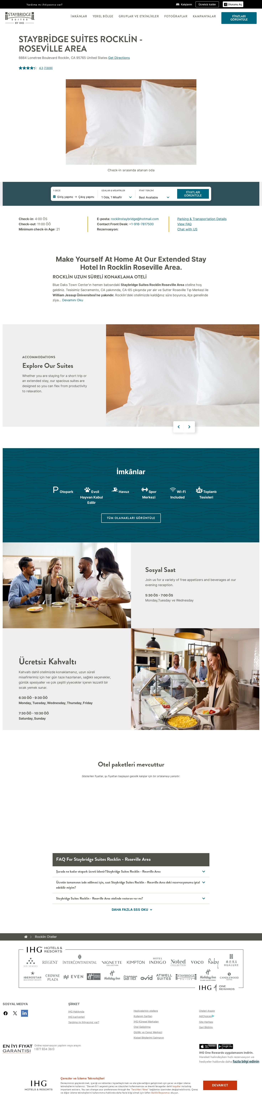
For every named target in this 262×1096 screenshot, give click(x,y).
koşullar (177, 1086)
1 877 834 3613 (44, 1049)
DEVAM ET (220, 1085)
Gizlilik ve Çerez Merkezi (148, 1032)
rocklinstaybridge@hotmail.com (135, 219)
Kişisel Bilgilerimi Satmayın (149, 1037)
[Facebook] (6, 1013)
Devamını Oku (72, 300)
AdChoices (205, 1016)
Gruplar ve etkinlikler (139, 16)
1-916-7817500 (142, 224)
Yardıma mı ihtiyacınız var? (83, 1022)
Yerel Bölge (103, 16)
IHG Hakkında (76, 1011)
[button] (233, 4)
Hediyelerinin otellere (146, 1010)
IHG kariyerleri (76, 1016)
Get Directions (119, 58)
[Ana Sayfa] (25, 936)
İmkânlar (79, 16)
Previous (178, 427)
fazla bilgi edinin (246, 1061)
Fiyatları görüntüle (193, 193)
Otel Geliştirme (142, 1026)
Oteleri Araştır (207, 1010)
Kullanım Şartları (143, 1016)
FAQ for (103, 859)
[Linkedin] (24, 1013)
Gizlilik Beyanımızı (160, 1092)
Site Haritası (206, 1021)
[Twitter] (15, 1013)
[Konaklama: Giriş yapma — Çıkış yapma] (73, 197)
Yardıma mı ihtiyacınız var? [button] (45, 4)
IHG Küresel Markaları (146, 1021)
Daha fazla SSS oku (130, 909)
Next (189, 427)
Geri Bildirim (206, 1027)
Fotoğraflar (175, 16)
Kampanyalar (204, 16)
